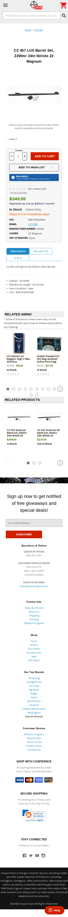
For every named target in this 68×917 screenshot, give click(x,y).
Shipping (34, 615)
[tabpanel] (19, 357)
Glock (34, 697)
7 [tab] (42, 389)
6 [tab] (37, 389)
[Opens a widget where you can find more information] (54, 910)
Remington (34, 712)
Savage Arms (34, 682)
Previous (8, 389)
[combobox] (31, 15)
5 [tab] (31, 389)
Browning (34, 678)
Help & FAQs (34, 738)
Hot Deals (34, 660)
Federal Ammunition (34, 708)
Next (60, 389)
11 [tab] (31, 395)
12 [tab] (37, 395)
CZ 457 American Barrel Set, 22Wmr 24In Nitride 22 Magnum (17, 434)
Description (18, 251)
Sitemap (34, 619)
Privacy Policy (34, 745)
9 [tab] (54, 389)
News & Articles (34, 607)
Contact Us (34, 749)
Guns (34, 641)
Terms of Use (34, 742)
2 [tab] (13, 389)
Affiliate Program (34, 623)
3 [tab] (19, 389)
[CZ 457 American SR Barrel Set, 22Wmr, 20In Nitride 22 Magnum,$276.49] (49, 418)
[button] (34, 815)
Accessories (34, 652)
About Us (34, 611)
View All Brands (34, 716)
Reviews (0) (41, 251)
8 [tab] (48, 389)
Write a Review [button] (18, 192)
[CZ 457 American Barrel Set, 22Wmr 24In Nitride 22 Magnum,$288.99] (19, 418)
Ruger (34, 693)
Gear (34, 656)
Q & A (18, 258)
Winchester (34, 701)
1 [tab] (28, 463)
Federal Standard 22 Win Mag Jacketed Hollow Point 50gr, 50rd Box (48, 360)
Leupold (34, 705)
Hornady (34, 685)
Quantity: (19, 150)
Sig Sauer (34, 689)
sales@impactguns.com (34, 586)
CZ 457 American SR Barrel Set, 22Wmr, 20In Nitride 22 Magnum (48, 434)
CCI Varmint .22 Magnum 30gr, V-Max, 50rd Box (18, 359)
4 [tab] (25, 389)
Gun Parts (34, 648)
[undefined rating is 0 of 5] (17, 188)
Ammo (34, 644)
